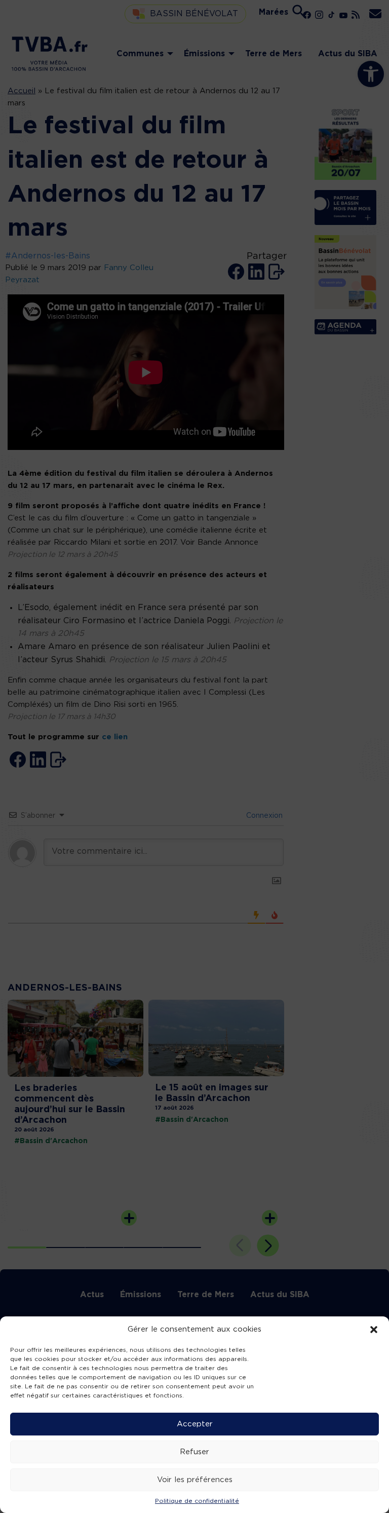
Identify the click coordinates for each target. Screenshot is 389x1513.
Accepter (195, 1424)
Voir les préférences (194, 1480)
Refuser (194, 1452)
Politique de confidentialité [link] (197, 1501)
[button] (374, 1330)
